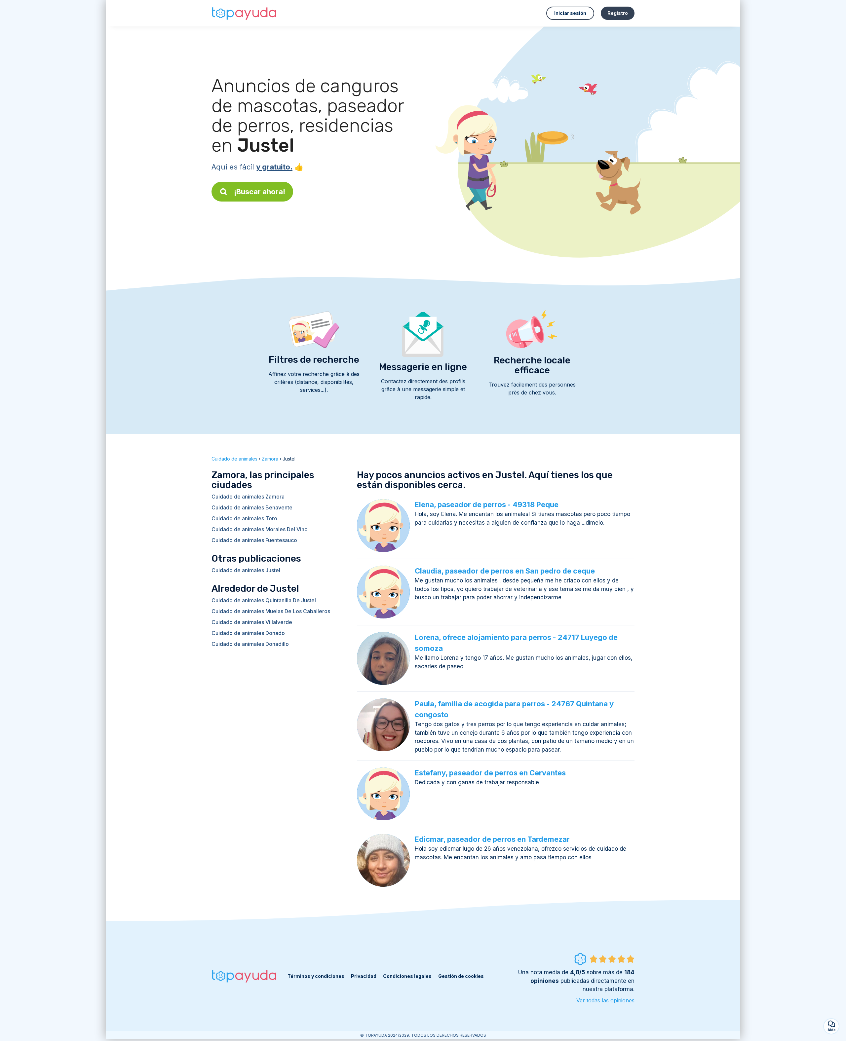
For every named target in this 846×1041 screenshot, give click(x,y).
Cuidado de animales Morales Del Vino (260, 529)
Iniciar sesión (570, 13)
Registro (617, 13)
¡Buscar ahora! (259, 191)
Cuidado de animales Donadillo (250, 644)
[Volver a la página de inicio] (245, 13)
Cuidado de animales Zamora (248, 496)
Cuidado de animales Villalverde (252, 622)
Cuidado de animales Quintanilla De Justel (264, 600)
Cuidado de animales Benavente (252, 507)
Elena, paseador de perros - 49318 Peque (486, 504)
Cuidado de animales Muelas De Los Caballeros (271, 611)
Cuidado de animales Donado (248, 633)
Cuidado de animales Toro (244, 518)
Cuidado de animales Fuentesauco (254, 540)
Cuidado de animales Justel (246, 570)
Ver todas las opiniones (605, 1000)
